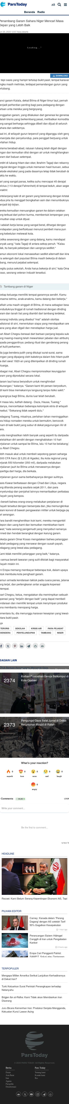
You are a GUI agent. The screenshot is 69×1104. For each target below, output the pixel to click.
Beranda (29, 12)
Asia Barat (10, 1075)
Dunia (8, 1072)
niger (60, 632)
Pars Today (15, 4)
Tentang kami (40, 1072)
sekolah (20, 628)
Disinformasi (11, 1087)
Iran (7, 1078)
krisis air (36, 628)
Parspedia (9, 1084)
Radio (41, 12)
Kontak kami (40, 1075)
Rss (36, 1078)
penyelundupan (26, 632)
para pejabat (55, 628)
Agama (8, 1081)
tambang (46, 632)
